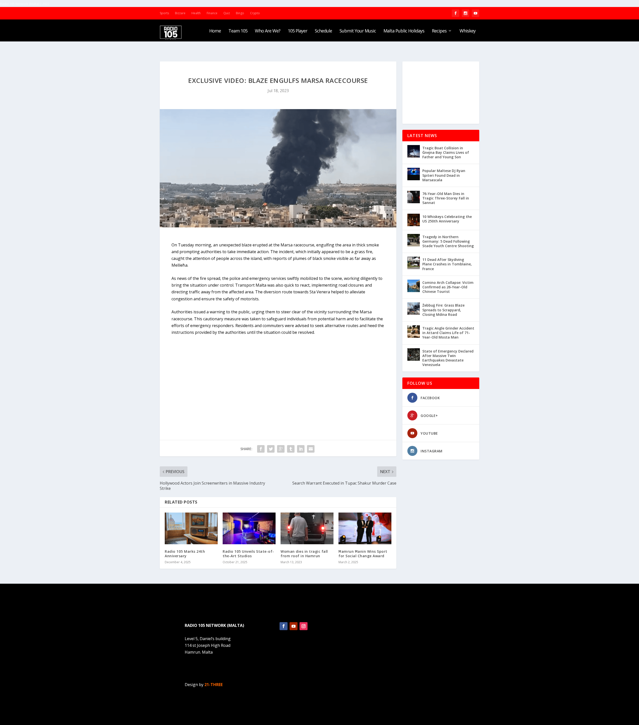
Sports (164, 13)
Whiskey (468, 31)
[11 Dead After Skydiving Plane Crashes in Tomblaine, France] (413, 263)
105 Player (297, 31)
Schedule (323, 31)
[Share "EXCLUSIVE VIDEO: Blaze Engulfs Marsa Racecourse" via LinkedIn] (301, 449)
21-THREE (213, 684)
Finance (212, 13)
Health (196, 13)
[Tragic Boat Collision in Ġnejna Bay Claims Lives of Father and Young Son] (413, 151)
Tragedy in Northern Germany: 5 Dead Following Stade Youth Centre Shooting (448, 241)
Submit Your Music (357, 31)
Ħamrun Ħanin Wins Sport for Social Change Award (362, 553)
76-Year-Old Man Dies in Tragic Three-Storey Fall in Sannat (445, 198)
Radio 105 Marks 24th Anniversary (185, 553)
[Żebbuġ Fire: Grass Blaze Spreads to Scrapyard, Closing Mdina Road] (413, 308)
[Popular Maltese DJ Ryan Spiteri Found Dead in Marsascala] (413, 174)
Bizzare (180, 13)
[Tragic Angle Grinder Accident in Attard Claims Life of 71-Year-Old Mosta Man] (413, 331)
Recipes (439, 31)
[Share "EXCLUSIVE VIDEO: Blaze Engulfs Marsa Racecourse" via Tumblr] (291, 449)
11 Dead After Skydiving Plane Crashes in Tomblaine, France (447, 264)
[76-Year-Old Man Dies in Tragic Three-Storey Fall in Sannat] (413, 197)
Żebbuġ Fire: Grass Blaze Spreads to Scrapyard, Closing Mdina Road (443, 310)
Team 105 (237, 31)
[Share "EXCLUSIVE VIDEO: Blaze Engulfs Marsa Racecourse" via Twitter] (271, 449)
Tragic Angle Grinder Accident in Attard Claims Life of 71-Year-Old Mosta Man (448, 333)
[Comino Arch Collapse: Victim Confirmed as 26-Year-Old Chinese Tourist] (413, 286)
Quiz (226, 13)
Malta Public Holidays (403, 31)
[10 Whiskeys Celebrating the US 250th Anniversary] (413, 220)
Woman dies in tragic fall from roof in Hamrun (304, 553)
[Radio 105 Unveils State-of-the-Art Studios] (249, 528)
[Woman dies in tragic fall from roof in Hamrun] (307, 528)
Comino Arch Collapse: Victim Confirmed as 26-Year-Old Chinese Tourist (448, 287)
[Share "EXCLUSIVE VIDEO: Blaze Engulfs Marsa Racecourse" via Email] (311, 449)
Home (215, 31)
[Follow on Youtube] (294, 626)
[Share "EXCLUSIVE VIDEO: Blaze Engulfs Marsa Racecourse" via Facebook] (261, 449)
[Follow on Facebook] (284, 626)
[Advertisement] (440, 92)
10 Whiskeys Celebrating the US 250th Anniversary (447, 218)
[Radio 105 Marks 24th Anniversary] (191, 528)
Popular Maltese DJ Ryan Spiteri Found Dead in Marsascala (443, 175)
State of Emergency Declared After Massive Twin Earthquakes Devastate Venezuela (448, 358)
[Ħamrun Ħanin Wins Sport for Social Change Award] (364, 528)
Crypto (255, 13)
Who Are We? (267, 31)
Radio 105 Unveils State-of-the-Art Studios (248, 553)
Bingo (240, 13)
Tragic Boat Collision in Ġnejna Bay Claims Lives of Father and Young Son (445, 152)
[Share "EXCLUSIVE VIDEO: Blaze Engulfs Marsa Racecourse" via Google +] (281, 449)
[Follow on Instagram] (304, 626)
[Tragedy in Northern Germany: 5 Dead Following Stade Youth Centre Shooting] (413, 240)
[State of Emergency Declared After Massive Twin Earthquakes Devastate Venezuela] (413, 354)
